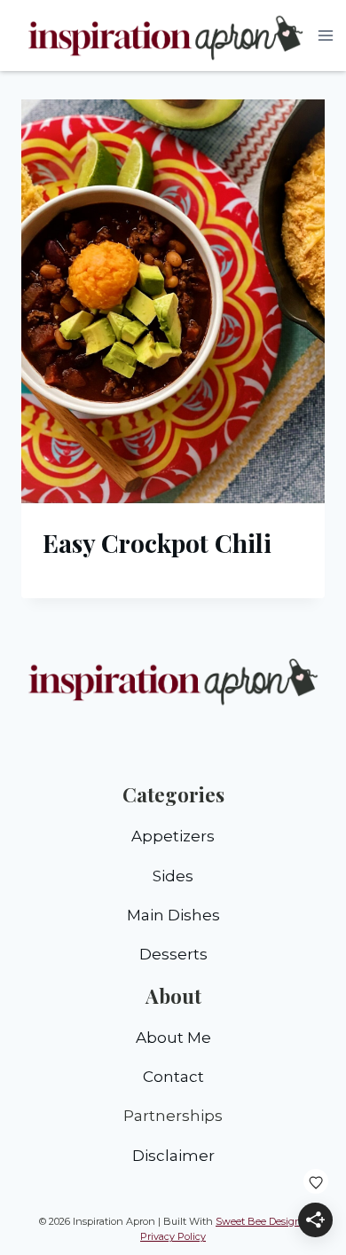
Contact (173, 1076)
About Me (173, 1037)
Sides (173, 876)
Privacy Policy (173, 1236)
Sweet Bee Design (259, 1221)
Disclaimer (173, 1155)
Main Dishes (173, 915)
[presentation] (173, 301)
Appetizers (173, 836)
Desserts (173, 954)
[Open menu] (326, 35)
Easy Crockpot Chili (157, 542)
